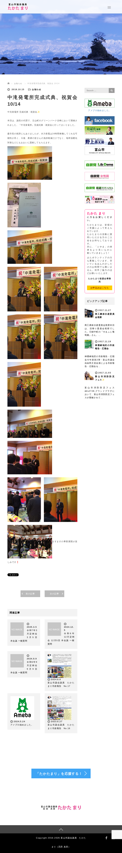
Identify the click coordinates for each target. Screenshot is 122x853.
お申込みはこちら (99, 288)
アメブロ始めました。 (21, 725)
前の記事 (30, 593)
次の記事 (54, 593)
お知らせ (18, 83)
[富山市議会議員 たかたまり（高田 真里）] (17, 6)
